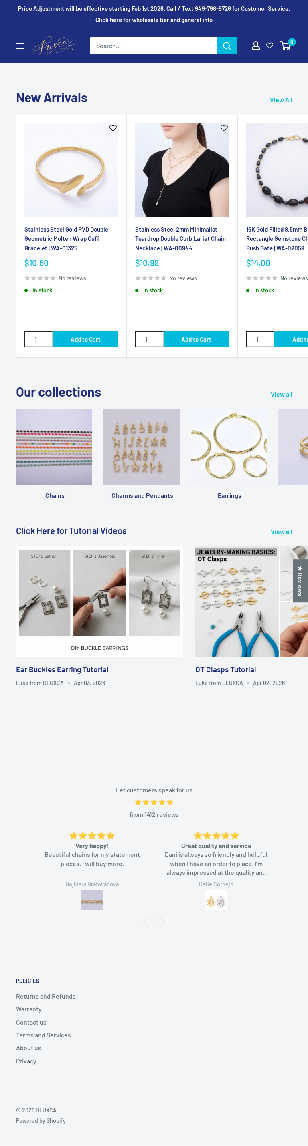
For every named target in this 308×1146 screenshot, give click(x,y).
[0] (285, 45)
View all (282, 394)
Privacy (26, 1061)
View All (282, 99)
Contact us (31, 1022)
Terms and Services (43, 1035)
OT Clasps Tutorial (225, 669)
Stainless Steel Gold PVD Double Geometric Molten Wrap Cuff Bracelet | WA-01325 (66, 239)
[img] (154, 802)
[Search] (227, 45)
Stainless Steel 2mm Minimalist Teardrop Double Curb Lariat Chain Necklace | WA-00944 (180, 239)
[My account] (256, 45)
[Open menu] (20, 46)
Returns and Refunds (46, 996)
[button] (148, 922)
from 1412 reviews (154, 814)
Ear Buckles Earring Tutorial (62, 669)
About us (28, 1047)
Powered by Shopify (41, 1120)
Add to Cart (86, 339)
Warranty (29, 1009)
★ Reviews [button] (300, 581)
